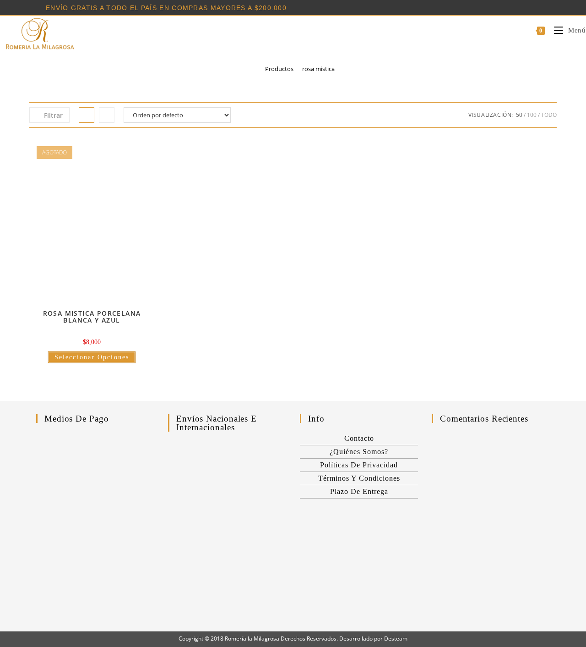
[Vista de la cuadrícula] (86, 115)
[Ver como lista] (106, 115)
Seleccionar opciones (91, 357)
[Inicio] (254, 69)
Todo (549, 115)
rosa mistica (318, 69)
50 (519, 115)
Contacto (359, 438)
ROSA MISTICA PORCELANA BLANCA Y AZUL (92, 317)
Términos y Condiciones (359, 478)
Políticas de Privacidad (359, 465)
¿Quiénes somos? (359, 451)
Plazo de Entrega (359, 491)
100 (532, 115)
